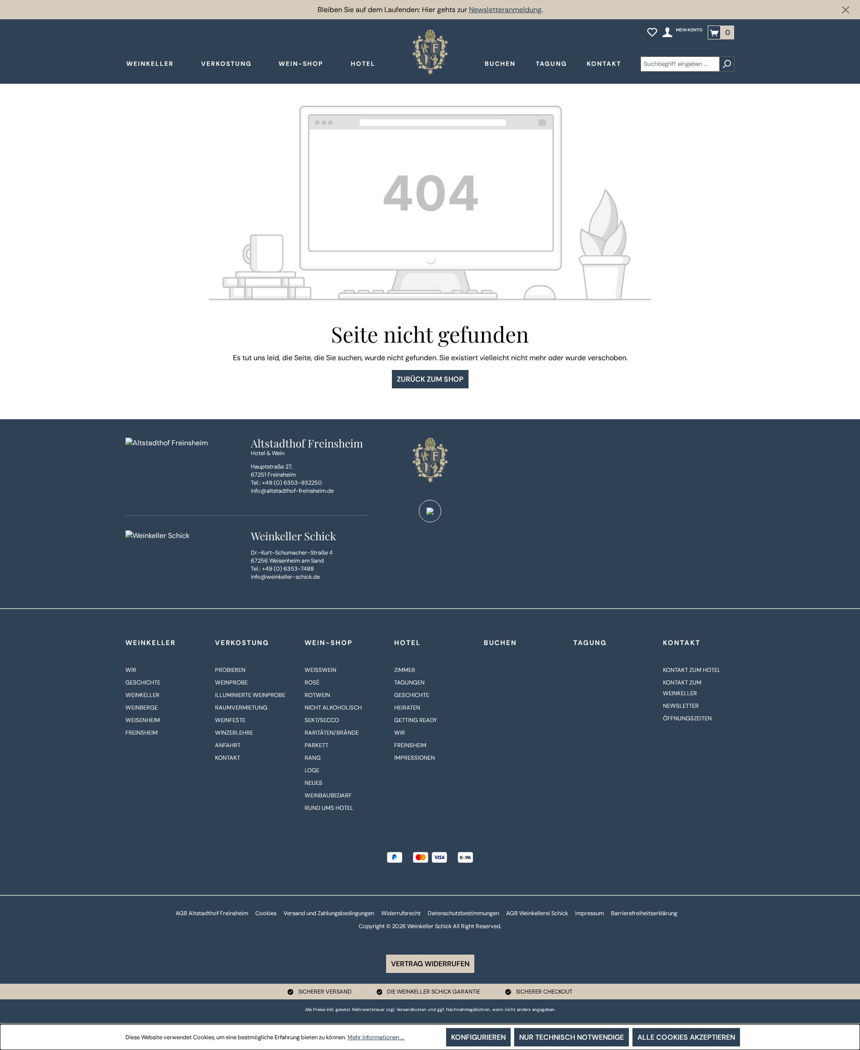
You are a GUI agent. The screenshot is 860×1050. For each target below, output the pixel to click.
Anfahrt (228, 745)
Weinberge (141, 707)
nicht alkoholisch (333, 707)
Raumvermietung (241, 707)
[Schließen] (845, 10)
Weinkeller (150, 642)
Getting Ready (415, 720)
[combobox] (680, 64)
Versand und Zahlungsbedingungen (329, 913)
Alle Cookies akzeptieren (686, 1037)
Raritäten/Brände (332, 732)
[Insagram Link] (430, 511)
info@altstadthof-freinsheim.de (292, 491)
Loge (312, 770)
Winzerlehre (234, 732)
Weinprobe (231, 682)
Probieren (230, 670)
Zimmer (404, 670)
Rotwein (317, 695)
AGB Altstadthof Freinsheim (212, 913)
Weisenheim (142, 720)
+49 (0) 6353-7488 (288, 568)
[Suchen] (727, 64)
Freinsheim (141, 732)
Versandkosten (411, 1009)
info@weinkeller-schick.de (285, 577)
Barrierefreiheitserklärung (644, 913)
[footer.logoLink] (430, 460)
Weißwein (320, 670)
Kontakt (227, 758)
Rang (313, 758)
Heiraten (407, 707)
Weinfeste (230, 720)
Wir (130, 670)
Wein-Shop (329, 642)
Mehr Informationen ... (376, 1037)
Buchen (500, 642)
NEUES (313, 783)
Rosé (312, 682)
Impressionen (414, 758)
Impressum (589, 913)
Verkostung (242, 642)
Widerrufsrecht (401, 913)
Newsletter (681, 706)
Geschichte (142, 682)
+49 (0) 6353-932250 (292, 482)
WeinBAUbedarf (328, 795)
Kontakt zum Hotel (692, 670)
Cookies (265, 913)
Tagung (590, 642)
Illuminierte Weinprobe (250, 695)
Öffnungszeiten (687, 718)
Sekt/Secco (322, 720)
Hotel (407, 642)
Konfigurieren (478, 1037)
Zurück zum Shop (430, 379)
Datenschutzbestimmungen (463, 913)
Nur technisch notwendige (571, 1037)
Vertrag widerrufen (430, 963)
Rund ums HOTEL (329, 808)
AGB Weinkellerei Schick (537, 913)
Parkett (316, 745)
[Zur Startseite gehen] (430, 52)
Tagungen (409, 682)
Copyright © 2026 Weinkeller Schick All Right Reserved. (430, 926)
